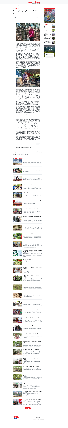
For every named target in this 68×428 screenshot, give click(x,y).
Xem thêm (27, 408)
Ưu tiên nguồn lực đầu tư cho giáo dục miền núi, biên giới (32, 200)
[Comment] (41, 17)
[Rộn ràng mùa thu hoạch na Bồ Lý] (17, 262)
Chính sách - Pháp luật (25, 5)
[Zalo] (14, 17)
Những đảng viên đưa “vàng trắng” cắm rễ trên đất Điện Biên (23, 147)
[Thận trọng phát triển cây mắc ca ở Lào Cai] (17, 336)
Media (52, 5)
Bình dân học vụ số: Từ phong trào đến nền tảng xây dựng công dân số (32, 268)
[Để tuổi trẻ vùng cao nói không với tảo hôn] (17, 211)
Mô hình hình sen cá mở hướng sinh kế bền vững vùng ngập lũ (32, 342)
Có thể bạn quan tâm (18, 158)
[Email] (36, 17)
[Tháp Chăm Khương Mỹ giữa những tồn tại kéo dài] (53, 26)
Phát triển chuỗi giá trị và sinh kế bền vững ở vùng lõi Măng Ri (31, 359)
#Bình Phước (26, 154)
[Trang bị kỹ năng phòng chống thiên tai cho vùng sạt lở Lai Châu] (17, 320)
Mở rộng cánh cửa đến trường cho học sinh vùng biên (31, 159)
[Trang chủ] (15, 5)
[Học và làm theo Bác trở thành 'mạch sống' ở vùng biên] (17, 402)
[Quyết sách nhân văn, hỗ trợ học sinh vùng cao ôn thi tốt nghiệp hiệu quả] (17, 385)
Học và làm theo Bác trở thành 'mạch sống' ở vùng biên (32, 399)
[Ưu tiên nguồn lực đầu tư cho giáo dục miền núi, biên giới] (17, 203)
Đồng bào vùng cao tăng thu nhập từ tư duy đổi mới (31, 284)
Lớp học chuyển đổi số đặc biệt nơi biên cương (30, 325)
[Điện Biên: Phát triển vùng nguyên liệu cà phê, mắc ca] (17, 227)
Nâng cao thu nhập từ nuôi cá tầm (47, 30)
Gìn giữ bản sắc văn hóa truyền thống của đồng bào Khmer (32, 241)
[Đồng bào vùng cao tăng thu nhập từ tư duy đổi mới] (17, 287)
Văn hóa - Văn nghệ (34, 5)
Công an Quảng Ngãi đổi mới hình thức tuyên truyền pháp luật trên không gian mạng (32, 251)
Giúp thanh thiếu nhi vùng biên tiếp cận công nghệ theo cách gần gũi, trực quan (32, 184)
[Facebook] (15, 17)
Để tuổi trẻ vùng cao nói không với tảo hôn (30, 208)
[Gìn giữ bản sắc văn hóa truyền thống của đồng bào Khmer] (17, 244)
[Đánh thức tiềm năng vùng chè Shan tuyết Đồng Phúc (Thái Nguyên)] (53, 42)
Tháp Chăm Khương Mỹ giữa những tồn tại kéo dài (47, 26)
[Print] (38, 17)
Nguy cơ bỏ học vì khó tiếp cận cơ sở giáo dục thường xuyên (31, 192)
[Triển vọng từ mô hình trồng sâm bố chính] (17, 295)
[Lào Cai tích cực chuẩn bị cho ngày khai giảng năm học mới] (53, 34)
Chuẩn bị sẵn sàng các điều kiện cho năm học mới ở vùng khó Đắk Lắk (32, 217)
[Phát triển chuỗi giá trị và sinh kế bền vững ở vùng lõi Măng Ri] (17, 361)
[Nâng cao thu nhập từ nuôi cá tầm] (53, 30)
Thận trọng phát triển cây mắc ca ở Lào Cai (30, 333)
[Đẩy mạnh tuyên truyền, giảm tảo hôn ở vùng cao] (17, 312)
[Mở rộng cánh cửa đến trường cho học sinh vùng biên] (17, 162)
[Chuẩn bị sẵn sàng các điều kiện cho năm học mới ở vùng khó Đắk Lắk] (17, 219)
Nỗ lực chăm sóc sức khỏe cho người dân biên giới (47, 38)
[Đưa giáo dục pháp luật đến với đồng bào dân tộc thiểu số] (17, 303)
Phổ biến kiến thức (44, 5)
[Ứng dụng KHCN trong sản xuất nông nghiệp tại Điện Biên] (17, 394)
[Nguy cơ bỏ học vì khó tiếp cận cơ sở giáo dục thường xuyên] (17, 195)
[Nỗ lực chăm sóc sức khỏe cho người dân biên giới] (53, 38)
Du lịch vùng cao (39, 5)
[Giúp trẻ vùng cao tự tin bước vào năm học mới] (17, 178)
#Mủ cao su (22, 154)
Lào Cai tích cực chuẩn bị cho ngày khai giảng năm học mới (47, 34)
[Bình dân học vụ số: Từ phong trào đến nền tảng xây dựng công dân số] (17, 270)
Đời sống (30, 5)
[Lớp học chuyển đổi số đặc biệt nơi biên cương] (17, 328)
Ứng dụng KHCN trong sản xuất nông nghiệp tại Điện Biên (32, 391)
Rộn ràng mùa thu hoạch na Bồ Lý (28, 259)
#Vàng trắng (18, 154)
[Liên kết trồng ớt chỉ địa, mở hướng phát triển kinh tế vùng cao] (17, 278)
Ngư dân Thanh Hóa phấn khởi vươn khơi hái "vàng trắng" (23, 148)
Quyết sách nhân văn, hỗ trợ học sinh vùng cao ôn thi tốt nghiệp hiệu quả (32, 383)
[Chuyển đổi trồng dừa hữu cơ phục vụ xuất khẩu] (17, 352)
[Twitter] (17, 17)
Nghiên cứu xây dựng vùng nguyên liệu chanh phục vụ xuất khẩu (32, 233)
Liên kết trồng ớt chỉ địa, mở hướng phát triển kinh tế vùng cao (31, 276)
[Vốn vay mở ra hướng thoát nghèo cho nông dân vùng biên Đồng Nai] (17, 377)
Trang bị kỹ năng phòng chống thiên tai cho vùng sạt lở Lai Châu (32, 317)
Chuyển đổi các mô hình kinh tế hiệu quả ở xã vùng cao (32, 366)
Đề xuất (45, 24)
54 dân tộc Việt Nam (18, 5)
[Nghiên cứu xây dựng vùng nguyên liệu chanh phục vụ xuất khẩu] (17, 236)
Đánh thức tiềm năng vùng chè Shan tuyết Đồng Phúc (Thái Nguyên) (47, 42)
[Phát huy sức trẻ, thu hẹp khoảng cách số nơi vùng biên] (17, 170)
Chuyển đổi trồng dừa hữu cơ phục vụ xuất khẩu (31, 349)
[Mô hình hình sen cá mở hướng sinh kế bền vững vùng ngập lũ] (17, 344)
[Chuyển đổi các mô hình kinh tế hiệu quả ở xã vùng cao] (17, 369)
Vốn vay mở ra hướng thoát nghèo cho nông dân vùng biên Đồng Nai (32, 375)
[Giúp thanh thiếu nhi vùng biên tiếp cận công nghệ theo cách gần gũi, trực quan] (17, 187)
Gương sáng (49, 5)
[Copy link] (39, 17)
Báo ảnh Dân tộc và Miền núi (34, 2)
